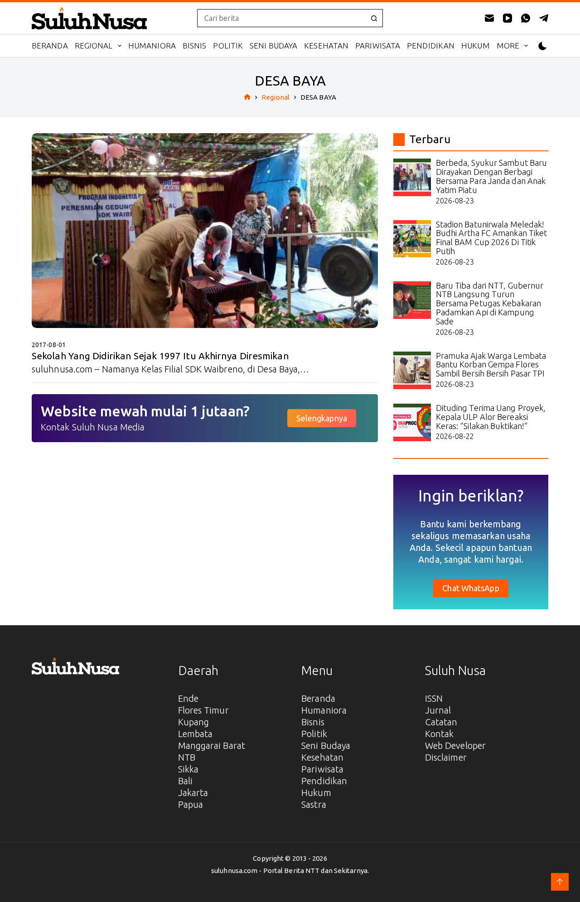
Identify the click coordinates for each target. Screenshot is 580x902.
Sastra (313, 804)
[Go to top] (560, 882)
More (508, 45)
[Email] (489, 18)
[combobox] (281, 18)
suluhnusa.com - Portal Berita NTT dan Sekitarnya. (290, 870)
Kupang (193, 722)
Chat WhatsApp (470, 588)
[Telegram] (543, 18)
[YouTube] (507, 18)
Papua (190, 804)
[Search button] (373, 18)
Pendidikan (430, 45)
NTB (186, 757)
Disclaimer (446, 757)
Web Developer (455, 745)
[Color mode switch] (542, 46)
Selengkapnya (321, 418)
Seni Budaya (273, 45)
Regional (94, 45)
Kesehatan (326, 45)
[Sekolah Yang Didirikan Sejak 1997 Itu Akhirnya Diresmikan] (205, 230)
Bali (185, 781)
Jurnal (438, 710)
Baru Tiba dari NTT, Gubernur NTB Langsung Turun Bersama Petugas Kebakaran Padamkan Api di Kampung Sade (490, 303)
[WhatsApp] (525, 18)
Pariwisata (377, 45)
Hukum (475, 45)
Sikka (188, 769)
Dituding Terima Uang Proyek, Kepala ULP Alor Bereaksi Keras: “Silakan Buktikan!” (491, 416)
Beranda (50, 45)
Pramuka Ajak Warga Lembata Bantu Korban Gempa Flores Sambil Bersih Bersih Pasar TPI (491, 364)
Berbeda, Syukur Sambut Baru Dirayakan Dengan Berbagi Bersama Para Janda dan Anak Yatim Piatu (491, 176)
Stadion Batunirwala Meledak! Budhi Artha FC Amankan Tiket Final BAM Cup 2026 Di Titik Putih (491, 238)
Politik (228, 45)
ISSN (434, 698)
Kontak (439, 733)
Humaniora (152, 45)
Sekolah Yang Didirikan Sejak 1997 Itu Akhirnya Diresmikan (160, 355)
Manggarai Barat (212, 745)
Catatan (441, 722)
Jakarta (193, 792)
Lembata (195, 733)
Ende (188, 698)
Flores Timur (203, 710)
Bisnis (195, 45)
